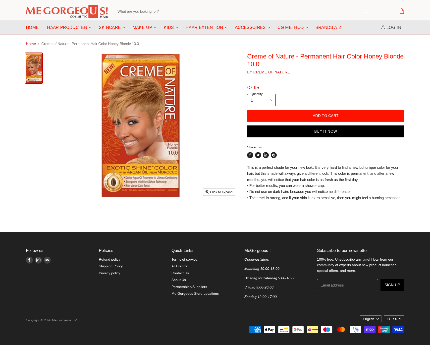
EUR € (392, 319)
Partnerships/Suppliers (189, 287)
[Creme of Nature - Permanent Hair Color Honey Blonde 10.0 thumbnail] (33, 68)
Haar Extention (205, 27)
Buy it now (325, 131)
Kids (169, 27)
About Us (178, 280)
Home (32, 27)
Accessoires (251, 27)
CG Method (291, 27)
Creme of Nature (271, 72)
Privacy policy (109, 273)
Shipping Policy (111, 266)
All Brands (179, 266)
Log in (393, 27)
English (368, 319)
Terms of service (184, 259)
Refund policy (109, 259)
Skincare (110, 27)
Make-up (143, 27)
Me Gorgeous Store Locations (195, 293)
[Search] (366, 11)
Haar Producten (67, 27)
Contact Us (180, 273)
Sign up (392, 285)
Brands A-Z (328, 27)
